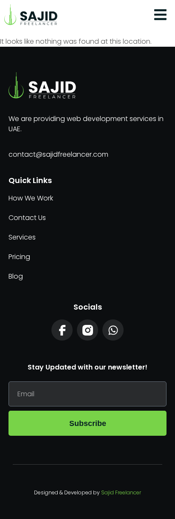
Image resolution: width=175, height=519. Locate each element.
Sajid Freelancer (121, 492)
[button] (160, 14)
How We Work (30, 198)
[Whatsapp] (113, 330)
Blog (15, 276)
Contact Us (27, 218)
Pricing (19, 257)
